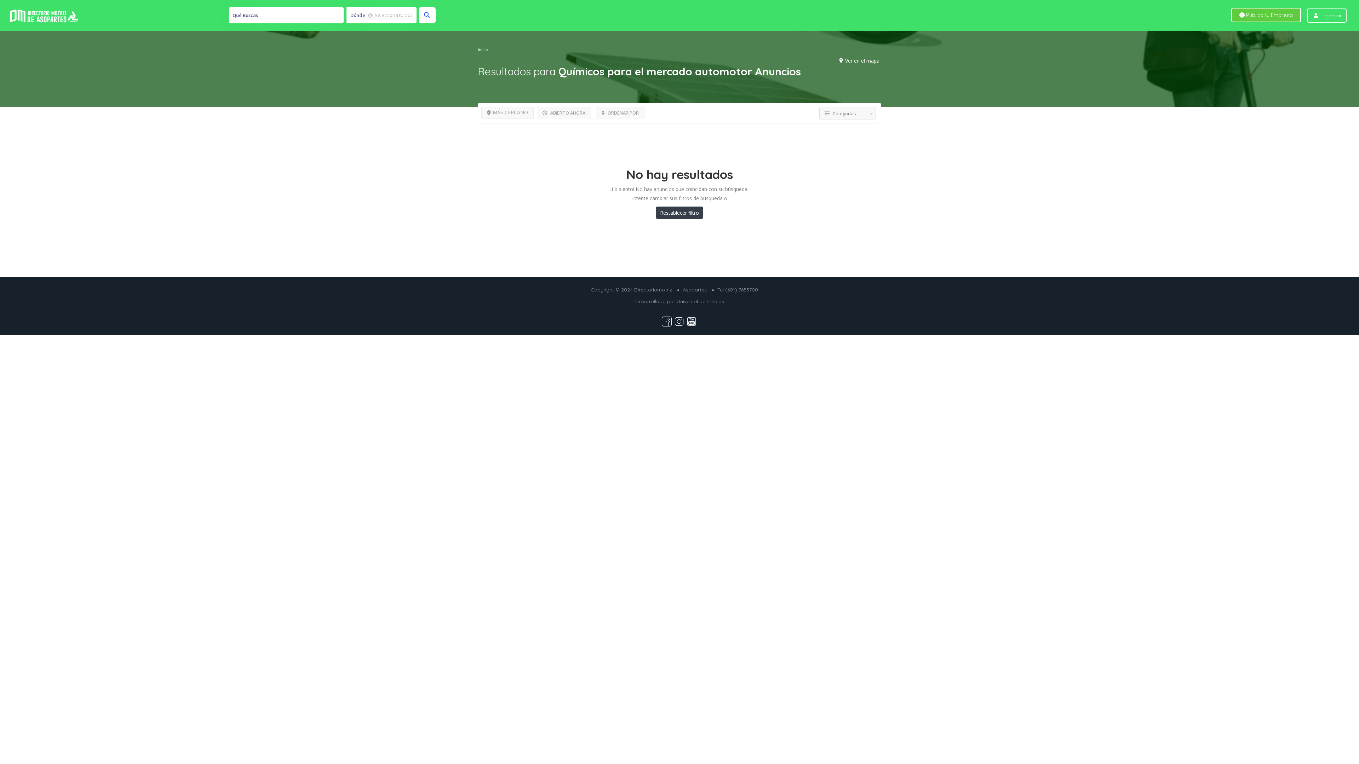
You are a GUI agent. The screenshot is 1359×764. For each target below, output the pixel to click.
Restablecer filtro (679, 212)
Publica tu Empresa (1269, 15)
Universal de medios (700, 301)
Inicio (483, 49)
